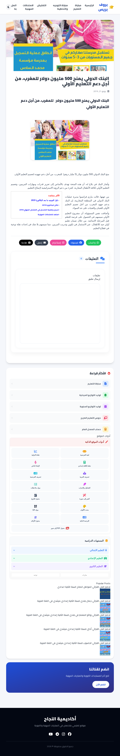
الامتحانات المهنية (28, 7)
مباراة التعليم (77, 7)
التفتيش (41, 5)
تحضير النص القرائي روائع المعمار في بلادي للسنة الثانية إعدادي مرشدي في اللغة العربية (68, 615)
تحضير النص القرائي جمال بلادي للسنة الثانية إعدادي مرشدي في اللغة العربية (73, 601)
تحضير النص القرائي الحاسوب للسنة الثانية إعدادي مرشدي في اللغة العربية (75, 643)
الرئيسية (89, 5)
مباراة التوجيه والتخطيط (60, 7)
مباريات (84, 575)
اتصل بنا (14, 7)
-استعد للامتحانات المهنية (49, 214)
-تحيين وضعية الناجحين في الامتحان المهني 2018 (39, 209)
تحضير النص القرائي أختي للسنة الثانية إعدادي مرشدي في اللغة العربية (77, 629)
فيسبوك (74, 242)
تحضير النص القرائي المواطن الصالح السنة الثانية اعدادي (83, 587)
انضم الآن (101, 684)
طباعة (24, 242)
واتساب (92, 242)
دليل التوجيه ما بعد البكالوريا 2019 (44, 200)
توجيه (35, 575)
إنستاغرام (56, 242)
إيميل (39, 242)
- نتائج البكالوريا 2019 (51, 205)
